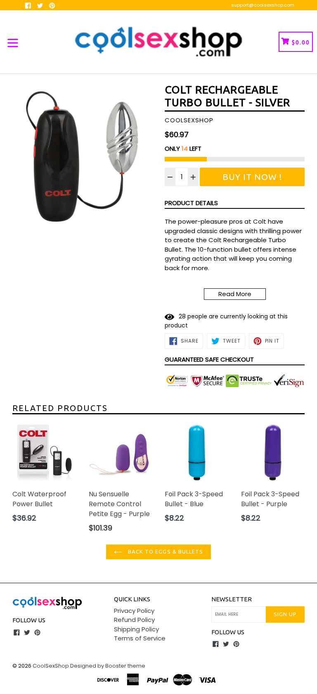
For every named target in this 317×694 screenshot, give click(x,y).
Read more (234, 294)
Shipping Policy (136, 629)
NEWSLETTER (231, 599)
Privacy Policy (134, 610)
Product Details (191, 203)
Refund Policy (134, 619)
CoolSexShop (51, 666)
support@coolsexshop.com (262, 5)
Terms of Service (140, 638)
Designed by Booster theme (107, 666)
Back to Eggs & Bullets (164, 551)
